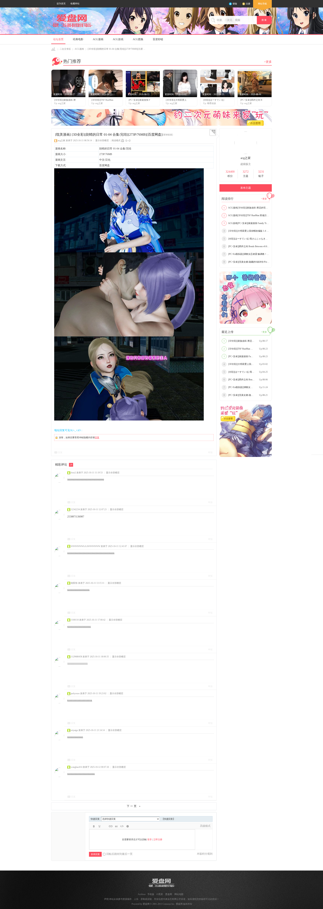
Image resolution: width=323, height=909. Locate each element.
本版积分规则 (205, 853)
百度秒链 (158, 39)
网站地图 (178, 894)
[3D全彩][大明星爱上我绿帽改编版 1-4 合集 (247, 231)
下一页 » (134, 806)
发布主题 (245, 187)
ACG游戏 (118, 39)
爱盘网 (53, 49)
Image (105, 826)
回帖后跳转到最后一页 (119, 854)
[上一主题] (126, 140)
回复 (97, 437)
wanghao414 (76, 767)
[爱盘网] (72, 27)
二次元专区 (65, 49)
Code (122, 826)
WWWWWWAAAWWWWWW (85, 546)
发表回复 (95, 854)
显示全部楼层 (102, 140)
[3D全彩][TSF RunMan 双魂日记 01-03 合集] (247, 348)
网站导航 (262, 3)
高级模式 (205, 826)
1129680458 (76, 656)
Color (99, 826)
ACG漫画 (98, 39)
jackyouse (75, 693)
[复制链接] (167, 134)
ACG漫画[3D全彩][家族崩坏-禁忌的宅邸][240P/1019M (247, 207)
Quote (116, 826)
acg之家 (61, 140)
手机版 (150, 894)
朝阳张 (74, 583)
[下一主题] (129, 140)
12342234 (75, 509)
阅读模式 (116, 140)
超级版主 (245, 164)
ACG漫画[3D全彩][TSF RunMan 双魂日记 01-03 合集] (247, 215)
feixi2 (73, 472)
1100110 (75, 620)
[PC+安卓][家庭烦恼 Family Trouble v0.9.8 (246, 356)
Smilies (127, 826)
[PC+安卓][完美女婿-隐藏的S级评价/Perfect (247, 262)
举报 (210, 452)
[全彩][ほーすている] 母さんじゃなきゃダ (247, 238)
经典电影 (78, 39)
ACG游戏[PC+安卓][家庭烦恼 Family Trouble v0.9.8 (247, 223)
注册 (248, 3)
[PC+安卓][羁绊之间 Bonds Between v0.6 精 (247, 246)
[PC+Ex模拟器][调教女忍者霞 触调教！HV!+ (247, 254)
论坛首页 (58, 39)
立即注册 (157, 839)
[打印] (122, 140)
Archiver (142, 894)
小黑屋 (159, 894)
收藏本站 (74, 3)
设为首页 (61, 3)
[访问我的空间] (245, 153)
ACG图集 (138, 39)
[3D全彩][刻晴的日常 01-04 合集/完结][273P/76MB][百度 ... (116, 49)
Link (111, 826)
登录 (149, 839)
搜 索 (264, 20)
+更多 (268, 61)
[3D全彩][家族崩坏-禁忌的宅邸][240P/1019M (247, 341)
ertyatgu (74, 730)
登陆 (235, 3)
